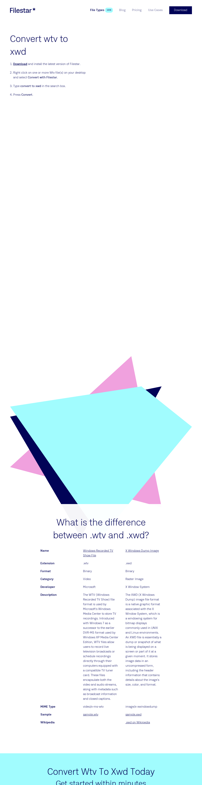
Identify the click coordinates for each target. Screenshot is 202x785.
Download (20, 64)
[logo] (22, 10)
